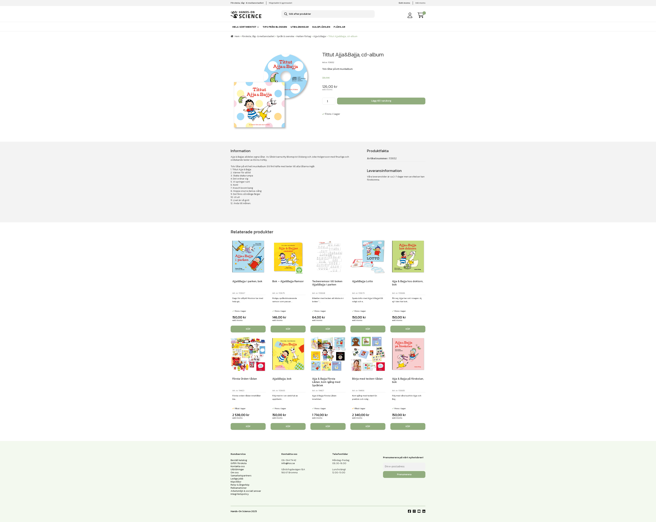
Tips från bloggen (275, 27)
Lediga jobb (237, 478)
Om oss (235, 472)
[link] (421, 15)
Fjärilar (339, 27)
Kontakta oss (238, 466)
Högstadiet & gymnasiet (280, 2)
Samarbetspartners (241, 475)
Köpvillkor (236, 482)
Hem (237, 36)
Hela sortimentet (244, 27)
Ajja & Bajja (319, 36)
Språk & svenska (285, 36)
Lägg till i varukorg (381, 101)
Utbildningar (300, 27)
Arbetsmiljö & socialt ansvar (246, 491)
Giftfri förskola (239, 463)
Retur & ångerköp (240, 485)
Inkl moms (420, 2)
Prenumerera (404, 474)
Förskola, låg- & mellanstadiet (258, 36)
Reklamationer (239, 488)
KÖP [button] (248, 329)
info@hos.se (288, 463)
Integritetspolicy (240, 494)
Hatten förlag (303, 36)
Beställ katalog (239, 460)
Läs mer (326, 77)
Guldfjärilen (321, 27)
